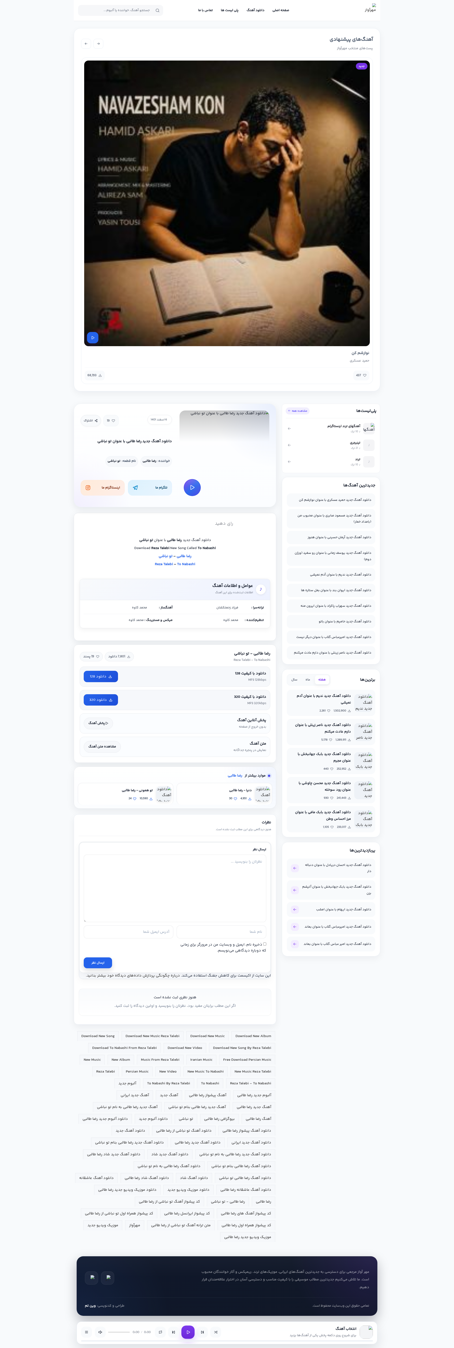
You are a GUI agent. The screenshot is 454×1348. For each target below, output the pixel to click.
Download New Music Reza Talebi (152, 1036)
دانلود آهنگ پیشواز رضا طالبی (247, 1131)
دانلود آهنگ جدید (130, 1131)
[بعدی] (86, 44)
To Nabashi (186, 564)
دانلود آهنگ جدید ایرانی (251, 1143)
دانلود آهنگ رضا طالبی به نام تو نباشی (169, 1166)
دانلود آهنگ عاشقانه (96, 1178)
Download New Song (98, 1036)
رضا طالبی (184, 556)
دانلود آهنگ (255, 10)
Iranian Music (201, 1060)
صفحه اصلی (280, 10)
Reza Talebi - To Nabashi (250, 1083)
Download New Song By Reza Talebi (242, 1048)
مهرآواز (134, 1225)
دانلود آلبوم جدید (153, 1119)
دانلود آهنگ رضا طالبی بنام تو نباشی (241, 1166)
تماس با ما (205, 10)
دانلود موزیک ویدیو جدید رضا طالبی (127, 1190)
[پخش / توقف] (188, 1332)
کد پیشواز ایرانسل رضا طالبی (187, 1214)
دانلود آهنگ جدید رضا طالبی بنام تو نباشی (129, 1143)
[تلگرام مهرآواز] (107, 1278)
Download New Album (253, 1036)
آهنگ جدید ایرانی (135, 1095)
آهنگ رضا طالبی (258, 1119)
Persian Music (137, 1072)
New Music (92, 1060)
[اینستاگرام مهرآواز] (91, 1278)
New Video (168, 1072)
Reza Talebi (164, 564)
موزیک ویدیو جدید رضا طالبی (247, 1237)
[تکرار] (160, 1332)
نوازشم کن (360, 353)
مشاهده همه (299, 411)
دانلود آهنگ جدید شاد (169, 1154)
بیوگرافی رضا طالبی (219, 1119)
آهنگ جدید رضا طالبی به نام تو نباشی (127, 1107)
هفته (322, 679)
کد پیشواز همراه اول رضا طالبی (246, 1225)
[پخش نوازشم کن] (92, 337)
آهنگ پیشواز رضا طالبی (207, 1095)
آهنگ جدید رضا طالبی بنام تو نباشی (197, 1107)
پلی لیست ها (230, 10)
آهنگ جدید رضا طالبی (254, 1107)
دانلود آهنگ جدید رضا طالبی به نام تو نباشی (235, 1154)
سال (294, 679)
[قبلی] (98, 44)
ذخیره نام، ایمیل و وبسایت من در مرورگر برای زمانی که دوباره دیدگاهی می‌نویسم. (223, 948)
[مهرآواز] (369, 10)
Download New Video (185, 1048)
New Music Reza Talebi (253, 1072)
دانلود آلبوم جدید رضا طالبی (105, 1119)
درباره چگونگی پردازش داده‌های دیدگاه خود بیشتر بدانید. (133, 976)
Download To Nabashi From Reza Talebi (124, 1048)
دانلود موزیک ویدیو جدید (188, 1190)
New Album (121, 1060)
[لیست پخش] (86, 1332)
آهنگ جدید (169, 1095)
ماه (308, 679)
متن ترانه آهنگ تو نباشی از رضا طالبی (181, 1225)
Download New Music (207, 1036)
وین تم (90, 1306)
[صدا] (100, 1332)
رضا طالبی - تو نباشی (228, 1202)
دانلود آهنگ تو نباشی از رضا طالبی (184, 1131)
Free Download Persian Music (247, 1060)
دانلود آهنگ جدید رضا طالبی (198, 1143)
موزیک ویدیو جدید (102, 1225)
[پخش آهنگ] (192, 487)
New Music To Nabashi (206, 1072)
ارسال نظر (98, 962)
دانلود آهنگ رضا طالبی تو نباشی (245, 1178)
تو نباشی (165, 556)
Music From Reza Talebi (160, 1060)
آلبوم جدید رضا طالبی (254, 1095)
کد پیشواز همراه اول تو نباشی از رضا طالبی (119, 1214)
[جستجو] (157, 10)
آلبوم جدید (127, 1083)
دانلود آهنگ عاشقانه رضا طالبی (245, 1190)
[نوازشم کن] (227, 203)
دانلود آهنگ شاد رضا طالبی (147, 1178)
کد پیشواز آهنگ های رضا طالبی (246, 1214)
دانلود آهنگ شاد (194, 1178)
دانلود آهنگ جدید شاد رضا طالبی (113, 1154)
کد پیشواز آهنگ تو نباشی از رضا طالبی (169, 1202)
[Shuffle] (215, 1332)
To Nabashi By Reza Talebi (168, 1083)
